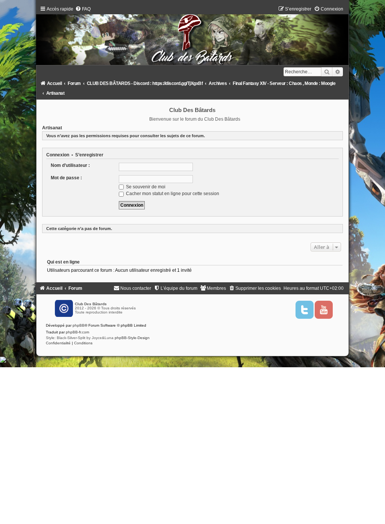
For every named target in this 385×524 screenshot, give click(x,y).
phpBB (79, 325)
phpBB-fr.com (77, 332)
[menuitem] (83, 9)
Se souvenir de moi (145, 186)
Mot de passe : (66, 177)
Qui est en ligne (63, 262)
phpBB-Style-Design (132, 338)
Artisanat (52, 127)
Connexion (57, 155)
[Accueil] (192, 37)
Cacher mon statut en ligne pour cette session (172, 193)
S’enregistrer (89, 155)
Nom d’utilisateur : (70, 165)
